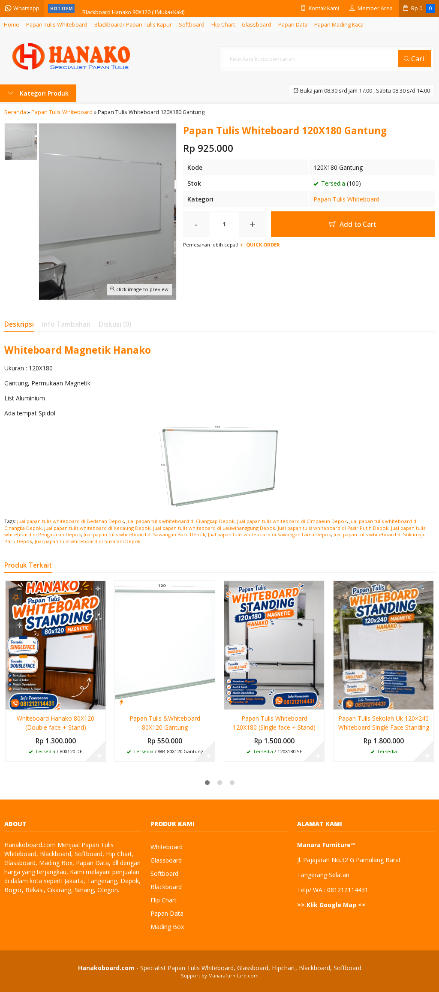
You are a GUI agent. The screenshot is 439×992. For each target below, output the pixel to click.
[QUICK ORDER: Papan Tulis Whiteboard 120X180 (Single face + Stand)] (230, 701)
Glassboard (256, 24)
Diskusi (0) (115, 324)
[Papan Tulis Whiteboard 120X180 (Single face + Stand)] (274, 644)
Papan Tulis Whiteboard (56, 24)
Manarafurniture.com (233, 975)
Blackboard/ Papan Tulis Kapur (133, 24)
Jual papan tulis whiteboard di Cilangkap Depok (180, 521)
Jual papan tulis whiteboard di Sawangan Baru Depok (144, 534)
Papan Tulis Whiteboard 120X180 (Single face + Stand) (274, 722)
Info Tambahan (66, 324)
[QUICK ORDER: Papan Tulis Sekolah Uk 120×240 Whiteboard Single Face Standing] (340, 701)
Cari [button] (416, 58)
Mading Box (167, 927)
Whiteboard (166, 847)
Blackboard (166, 887)
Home (11, 24)
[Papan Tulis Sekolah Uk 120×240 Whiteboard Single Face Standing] (383, 644)
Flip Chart (223, 24)
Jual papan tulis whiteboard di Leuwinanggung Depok (214, 528)
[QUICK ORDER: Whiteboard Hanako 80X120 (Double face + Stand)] (12, 701)
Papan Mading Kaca (339, 24)
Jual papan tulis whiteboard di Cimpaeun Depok (292, 521)
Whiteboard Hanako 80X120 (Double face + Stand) (55, 722)
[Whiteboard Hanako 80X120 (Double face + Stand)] (55, 644)
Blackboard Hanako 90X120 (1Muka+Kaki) (133, 8)
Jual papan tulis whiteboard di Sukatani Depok (88, 541)
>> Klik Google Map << (331, 905)
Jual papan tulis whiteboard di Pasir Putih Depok (333, 528)
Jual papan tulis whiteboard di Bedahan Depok (70, 521)
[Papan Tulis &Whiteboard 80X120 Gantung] (165, 644)
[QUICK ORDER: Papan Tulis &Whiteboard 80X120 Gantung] (121, 701)
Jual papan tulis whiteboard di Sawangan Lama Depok (269, 534)
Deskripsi (19, 324)
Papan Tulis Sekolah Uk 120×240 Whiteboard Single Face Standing (383, 722)
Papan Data (292, 24)
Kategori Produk (43, 93)
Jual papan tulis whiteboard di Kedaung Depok (97, 528)
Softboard (191, 24)
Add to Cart (357, 224)
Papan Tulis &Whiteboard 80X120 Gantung (164, 722)
